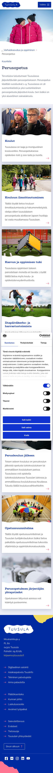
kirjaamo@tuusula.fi (14, 655)
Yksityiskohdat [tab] (26, 343)
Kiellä (26, 435)
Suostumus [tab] (10, 343)
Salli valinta (26, 427)
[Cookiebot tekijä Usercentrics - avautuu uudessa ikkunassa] (39, 336)
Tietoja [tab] (43, 343)
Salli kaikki (26, 420)
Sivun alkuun (12, 746)
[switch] (46, 393)
